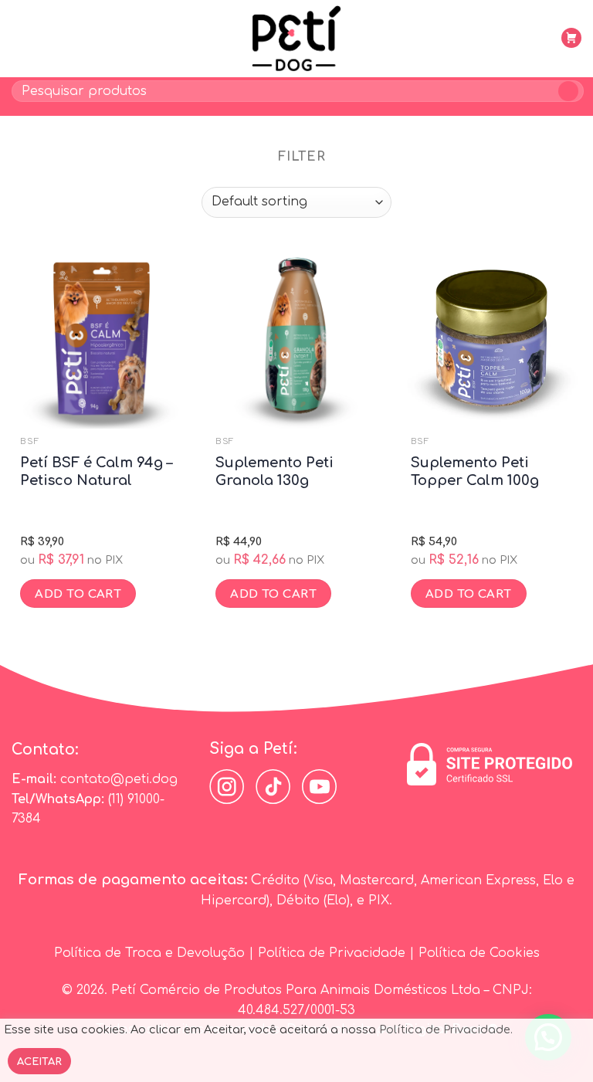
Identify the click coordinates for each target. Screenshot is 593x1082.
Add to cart (78, 594)
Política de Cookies (479, 953)
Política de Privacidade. (446, 1029)
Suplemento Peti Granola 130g (274, 471)
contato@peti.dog (119, 779)
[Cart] (572, 38)
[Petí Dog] (296, 38)
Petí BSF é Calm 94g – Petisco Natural (96, 471)
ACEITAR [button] (39, 1062)
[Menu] (21, 38)
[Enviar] (568, 91)
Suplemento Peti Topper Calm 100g (475, 471)
